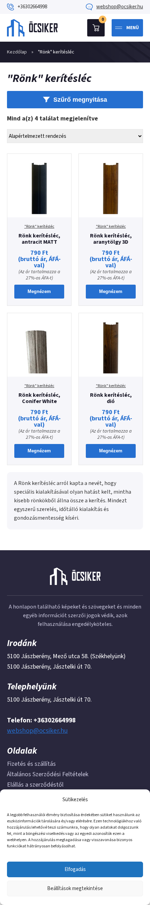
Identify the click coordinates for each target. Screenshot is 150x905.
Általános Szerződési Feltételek (47, 774)
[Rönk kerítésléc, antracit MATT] (39, 185)
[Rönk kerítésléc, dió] (111, 345)
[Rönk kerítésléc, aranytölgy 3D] (111, 185)
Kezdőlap (17, 52)
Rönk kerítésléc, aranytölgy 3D (111, 239)
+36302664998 (32, 6)
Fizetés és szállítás (31, 764)
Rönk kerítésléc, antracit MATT (39, 239)
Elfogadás (75, 869)
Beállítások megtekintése (75, 888)
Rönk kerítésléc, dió (111, 398)
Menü (132, 27)
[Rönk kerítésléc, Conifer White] (39, 345)
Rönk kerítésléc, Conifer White (39, 398)
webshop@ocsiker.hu (119, 6)
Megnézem (39, 291)
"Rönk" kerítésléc (39, 226)
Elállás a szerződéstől (35, 784)
